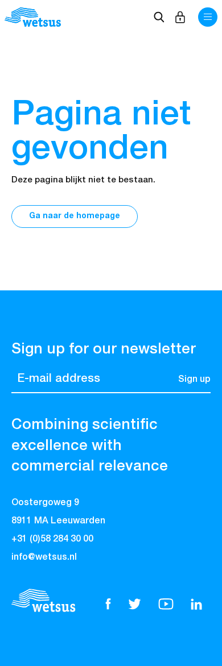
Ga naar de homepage (74, 216)
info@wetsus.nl (44, 557)
